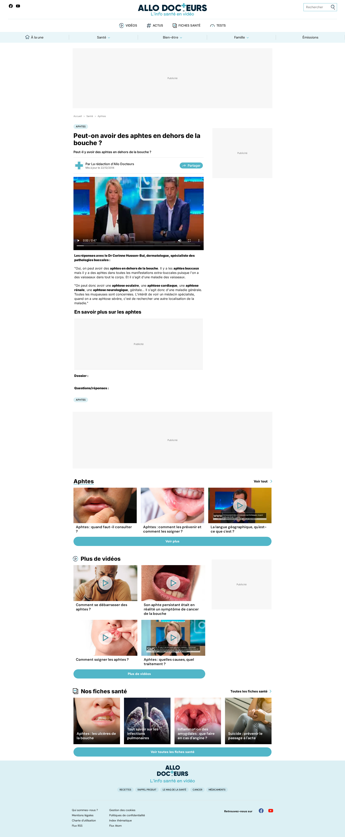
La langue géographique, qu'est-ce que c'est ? (239, 529)
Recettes (125, 789)
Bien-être (170, 37)
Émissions (310, 37)
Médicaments (217, 789)
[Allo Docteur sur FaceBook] (11, 6)
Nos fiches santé (104, 691)
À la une (37, 37)
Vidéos (131, 25)
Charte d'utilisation (84, 820)
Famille (239, 37)
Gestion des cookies (122, 810)
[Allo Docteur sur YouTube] (270, 810)
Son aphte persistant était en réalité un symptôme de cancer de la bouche (171, 609)
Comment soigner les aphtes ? (102, 659)
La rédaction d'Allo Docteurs (112, 164)
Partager (194, 165)
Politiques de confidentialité (127, 815)
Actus (158, 25)
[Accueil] (172, 774)
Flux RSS (77, 825)
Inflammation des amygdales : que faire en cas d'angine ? (196, 733)
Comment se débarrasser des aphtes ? (101, 607)
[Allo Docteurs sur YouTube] (18, 6)
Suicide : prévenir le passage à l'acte (245, 735)
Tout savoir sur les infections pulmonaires (142, 733)
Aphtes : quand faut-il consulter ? (104, 529)
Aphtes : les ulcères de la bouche (96, 735)
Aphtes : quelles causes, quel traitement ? (169, 661)
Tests (221, 25)
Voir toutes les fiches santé (172, 752)
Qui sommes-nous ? (85, 810)
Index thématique (120, 820)
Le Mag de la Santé (174, 789)
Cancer (197, 789)
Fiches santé (189, 25)
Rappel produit (147, 789)
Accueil (77, 116)
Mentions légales (82, 815)
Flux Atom (115, 825)
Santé (101, 37)
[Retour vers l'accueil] (172, 9)
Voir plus (172, 541)
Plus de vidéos (101, 559)
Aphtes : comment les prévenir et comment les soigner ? (172, 529)
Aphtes (102, 116)
